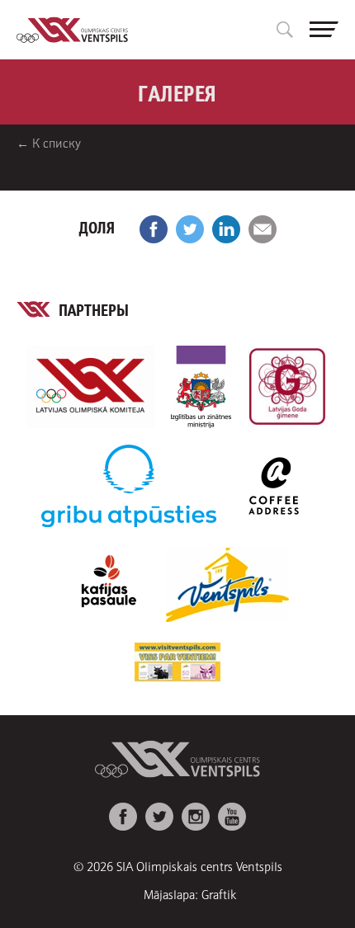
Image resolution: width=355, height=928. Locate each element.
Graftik (219, 893)
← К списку (49, 142)
